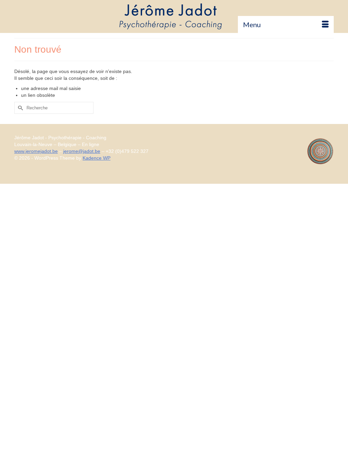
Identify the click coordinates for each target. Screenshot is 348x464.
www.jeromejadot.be (36, 151)
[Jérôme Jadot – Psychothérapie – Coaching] (174, 16)
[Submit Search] (19, 108)
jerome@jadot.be (81, 151)
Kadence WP (96, 158)
